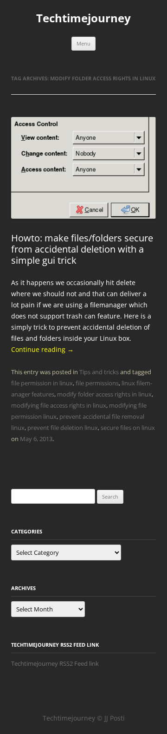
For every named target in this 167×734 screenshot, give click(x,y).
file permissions (97, 383)
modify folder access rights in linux (104, 394)
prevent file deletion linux (62, 427)
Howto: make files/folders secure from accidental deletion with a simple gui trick (82, 249)
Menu (83, 43)
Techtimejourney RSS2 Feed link (55, 663)
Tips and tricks (99, 372)
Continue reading (42, 349)
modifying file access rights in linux (58, 405)
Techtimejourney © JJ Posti (84, 718)
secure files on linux (128, 427)
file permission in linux (42, 383)
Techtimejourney (83, 18)
